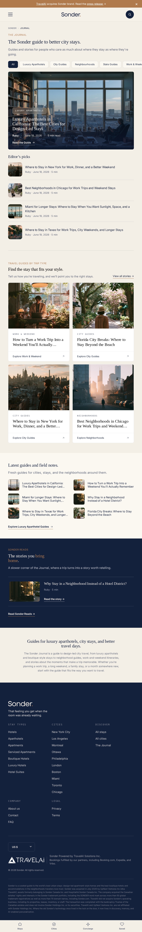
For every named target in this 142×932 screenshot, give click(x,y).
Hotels (12, 731)
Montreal (57, 745)
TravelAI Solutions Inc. (87, 856)
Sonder (12, 28)
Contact (13, 815)
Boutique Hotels (18, 758)
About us (14, 808)
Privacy (56, 808)
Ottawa (56, 751)
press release (95, 3)
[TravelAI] (27, 859)
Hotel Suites (16, 771)
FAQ (10, 821)
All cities (100, 738)
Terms (56, 815)
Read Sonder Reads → (21, 613)
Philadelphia (60, 758)
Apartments (15, 745)
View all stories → (123, 276)
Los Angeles (60, 738)
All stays (100, 731)
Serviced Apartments (21, 751)
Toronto (57, 785)
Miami (56, 778)
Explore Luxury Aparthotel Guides (28, 526)
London (57, 765)
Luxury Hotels (17, 765)
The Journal (103, 745)
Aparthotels (15, 738)
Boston (56, 771)
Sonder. (20, 870)
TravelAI (41, 3)
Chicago (57, 791)
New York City (61, 731)
